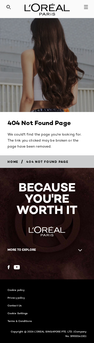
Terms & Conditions (20, 320)
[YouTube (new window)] (17, 267)
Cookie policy (16, 289)
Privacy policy (16, 297)
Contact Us (15, 305)
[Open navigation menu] (86, 7)
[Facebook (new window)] (9, 267)
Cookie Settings (18, 313)
